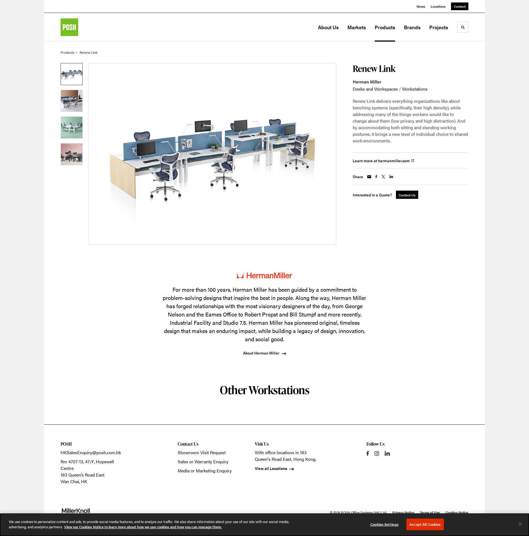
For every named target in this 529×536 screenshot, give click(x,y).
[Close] (520, 524)
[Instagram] (376, 453)
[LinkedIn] (387, 453)
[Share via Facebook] (376, 176)
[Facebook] (367, 453)
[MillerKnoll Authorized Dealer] (76, 512)
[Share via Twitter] (383, 176)
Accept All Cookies (425, 524)
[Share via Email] (369, 176)
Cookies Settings (384, 524)
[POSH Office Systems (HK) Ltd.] (88, 27)
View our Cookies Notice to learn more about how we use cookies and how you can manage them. (143, 526)
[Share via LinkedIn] (391, 176)
